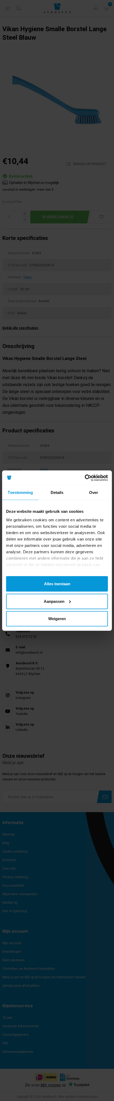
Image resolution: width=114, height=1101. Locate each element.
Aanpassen (54, 601)
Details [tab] (57, 492)
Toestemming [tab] (20, 492)
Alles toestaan (57, 584)
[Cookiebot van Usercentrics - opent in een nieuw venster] (85, 477)
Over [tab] (93, 492)
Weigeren (57, 618)
